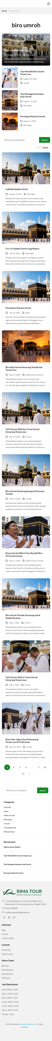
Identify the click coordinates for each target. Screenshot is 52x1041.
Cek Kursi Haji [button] (8, 938)
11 (23, 773)
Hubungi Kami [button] (8, 970)
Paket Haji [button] (6, 950)
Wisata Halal (9, 831)
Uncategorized (10, 827)
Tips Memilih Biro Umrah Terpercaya (17, 856)
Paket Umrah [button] (7, 954)
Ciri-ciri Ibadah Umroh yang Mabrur (22, 248)
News (27, 312)
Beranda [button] (5, 966)
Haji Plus (7, 807)
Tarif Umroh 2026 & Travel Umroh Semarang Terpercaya (22, 678)
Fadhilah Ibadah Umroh (17, 189)
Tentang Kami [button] (7, 974)
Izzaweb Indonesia (27, 1024)
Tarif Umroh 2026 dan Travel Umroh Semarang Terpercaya (23, 430)
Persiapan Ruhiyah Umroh (32, 116)
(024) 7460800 (11, 908)
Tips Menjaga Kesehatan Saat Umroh (17, 864)
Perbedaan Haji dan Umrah (18, 308)
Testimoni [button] (6, 978)
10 (45, 767)
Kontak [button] (5, 934)
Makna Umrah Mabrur (16, 50)
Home (4, 11)
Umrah (26, 83)
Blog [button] (4, 930)
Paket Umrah (31, 375)
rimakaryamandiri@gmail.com (17, 912)
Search (45, 140)
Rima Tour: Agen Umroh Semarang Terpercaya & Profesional (22, 740)
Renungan (30, 55)
